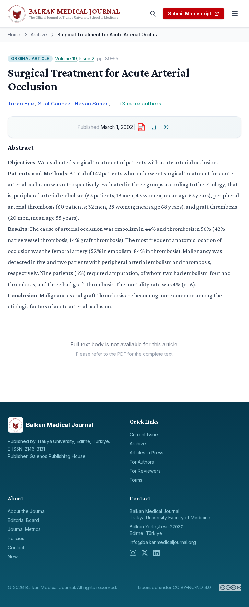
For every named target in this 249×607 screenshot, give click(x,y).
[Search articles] (153, 13)
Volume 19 (66, 58)
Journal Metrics (24, 529)
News (14, 556)
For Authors (142, 462)
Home (14, 34)
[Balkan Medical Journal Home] (75, 14)
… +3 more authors (136, 103)
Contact (16, 547)
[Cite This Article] (166, 127)
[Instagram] (133, 553)
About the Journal (27, 511)
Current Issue (144, 434)
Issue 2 (86, 58)
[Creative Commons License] (230, 587)
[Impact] (154, 127)
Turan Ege (21, 103)
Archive (39, 34)
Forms (136, 480)
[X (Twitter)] (144, 553)
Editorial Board (23, 520)
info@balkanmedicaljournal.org (163, 542)
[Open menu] (234, 13)
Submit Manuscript (189, 13)
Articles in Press (146, 452)
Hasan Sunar (91, 103)
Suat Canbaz (54, 103)
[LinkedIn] (156, 553)
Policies (16, 538)
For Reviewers (145, 471)
